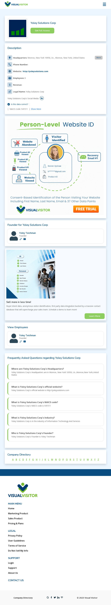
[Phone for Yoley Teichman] (20, 239)
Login (11, 562)
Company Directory (23, 597)
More (99, 57)
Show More (36, 109)
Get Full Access (42, 30)
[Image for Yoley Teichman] (14, 240)
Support (12, 567)
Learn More (94, 316)
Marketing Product (18, 513)
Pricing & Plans (16, 523)
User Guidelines (16, 540)
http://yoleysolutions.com (35, 71)
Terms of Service (17, 545)
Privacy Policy (15, 535)
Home (11, 508)
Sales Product (15, 518)
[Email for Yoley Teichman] (24, 239)
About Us (13, 572)
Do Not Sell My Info (18, 550)
